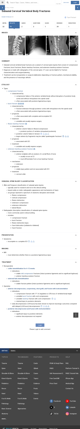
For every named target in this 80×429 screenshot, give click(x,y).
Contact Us (69, 388)
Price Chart (53, 383)
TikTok (56, 414)
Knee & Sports (7, 378)
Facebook (57, 401)
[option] (16, 45)
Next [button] (77, 45)
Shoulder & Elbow (8, 373)
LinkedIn (72, 407)
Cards (36, 363)
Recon (4, 388)
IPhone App (70, 378)
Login (75, 2)
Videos (36, 393)
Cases (36, 373)
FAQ (67, 363)
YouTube (73, 401)
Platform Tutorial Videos (73, 368)
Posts (36, 388)
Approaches (22, 409)
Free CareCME (54, 378)
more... (4, 419)
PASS (51, 368)
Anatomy (5, 414)
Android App (70, 383)
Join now (66, 2)
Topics (36, 378)
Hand (3, 393)
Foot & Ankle (6, 399)
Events (36, 399)
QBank (36, 368)
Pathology (5, 404)
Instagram (73, 414)
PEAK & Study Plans (56, 363)
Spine (3, 368)
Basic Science (6, 409)
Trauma (4, 363)
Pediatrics (5, 383)
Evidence (37, 383)
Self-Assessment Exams (57, 373)
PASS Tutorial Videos (73, 373)
